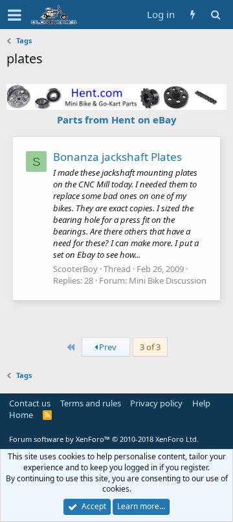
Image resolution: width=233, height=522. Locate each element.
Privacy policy (156, 403)
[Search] (215, 14)
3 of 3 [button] (150, 347)
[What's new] (192, 14)
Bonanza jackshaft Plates (117, 156)
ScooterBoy (75, 269)
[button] (15, 15)
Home (21, 415)
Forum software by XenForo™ (104, 439)
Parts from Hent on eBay (117, 119)
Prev (106, 347)
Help (201, 403)
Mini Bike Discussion (167, 280)
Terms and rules (90, 403)
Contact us (29, 403)
